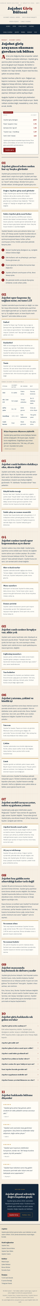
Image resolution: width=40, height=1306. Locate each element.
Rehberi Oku (26, 1215)
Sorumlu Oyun (6, 1270)
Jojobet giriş (9, 150)
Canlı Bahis (22, 26)
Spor (14, 26)
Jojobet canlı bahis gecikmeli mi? (15, 1053)
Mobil (23, 32)
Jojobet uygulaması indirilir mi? (14, 1075)
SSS (35, 32)
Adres (8, 26)
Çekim (17, 32)
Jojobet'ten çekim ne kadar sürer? (16, 1059)
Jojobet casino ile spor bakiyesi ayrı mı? (18, 1064)
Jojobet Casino (6, 1254)
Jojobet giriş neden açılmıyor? (14, 1026)
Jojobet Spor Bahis (7, 1251)
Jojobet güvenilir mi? (10, 1043)
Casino (31, 26)
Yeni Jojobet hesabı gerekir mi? (14, 1069)
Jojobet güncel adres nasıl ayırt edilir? (17, 1048)
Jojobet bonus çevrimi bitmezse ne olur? (18, 1080)
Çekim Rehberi (6, 1264)
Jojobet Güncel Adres (8, 1248)
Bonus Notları (6, 1267)
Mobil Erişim (5, 1262)
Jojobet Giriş (13, 1215)
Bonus (29, 32)
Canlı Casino (7, 32)
